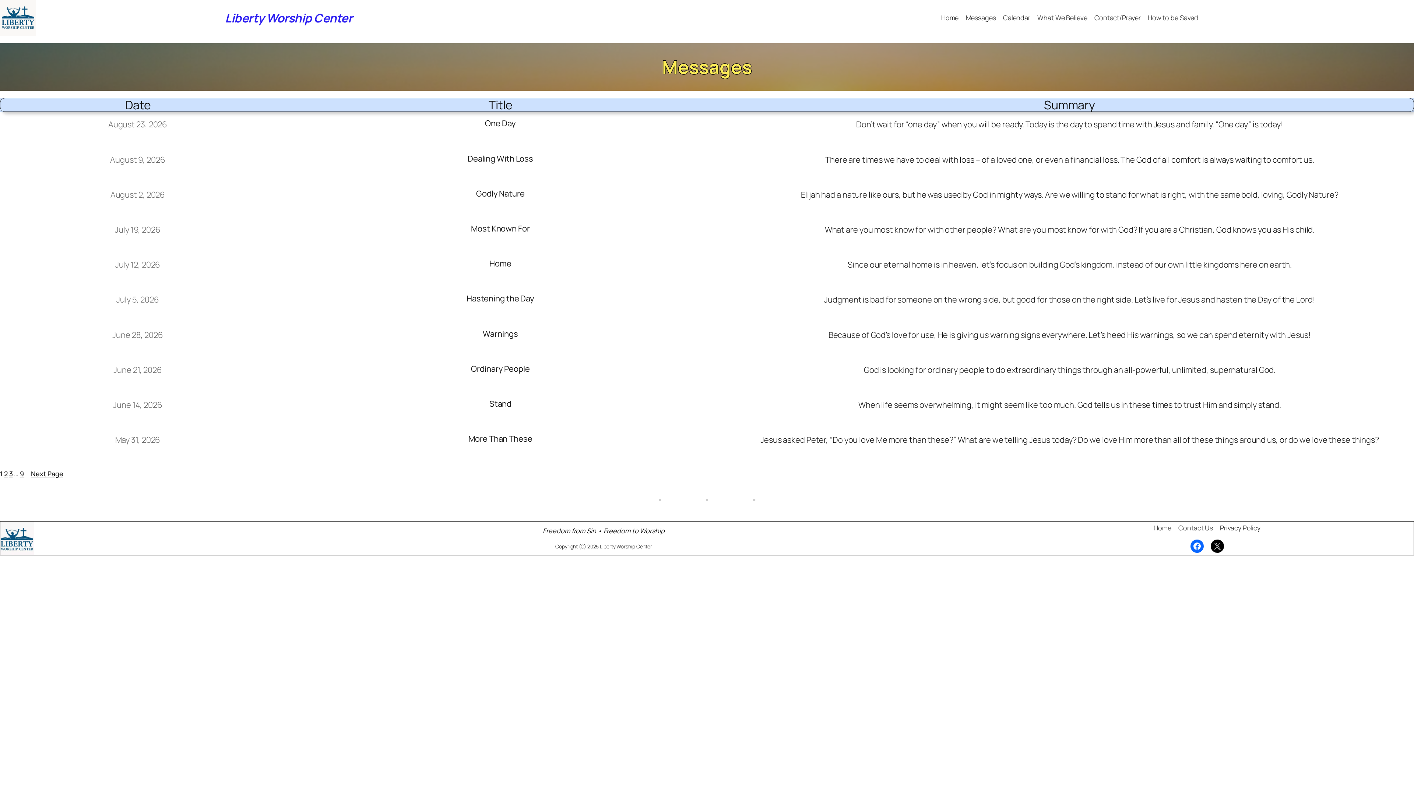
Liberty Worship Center (288, 18)
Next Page (47, 473)
